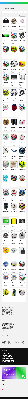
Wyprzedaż (9, 340)
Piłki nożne (9, 342)
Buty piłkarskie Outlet (17, 342)
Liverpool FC (3, 343)
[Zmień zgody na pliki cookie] (1, 396)
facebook (7, 359)
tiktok (5, 353)
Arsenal (21, 340)
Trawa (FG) (15, 341)
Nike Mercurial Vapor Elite (23, 341)
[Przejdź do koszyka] (25, 1)
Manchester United (4, 341)
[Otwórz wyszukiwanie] (22, 1)
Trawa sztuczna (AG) (22, 342)
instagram (8, 361)
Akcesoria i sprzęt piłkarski (10, 5)
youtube (7, 356)
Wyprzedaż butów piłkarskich (22, 343)
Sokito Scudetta (3, 342)
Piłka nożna (3, 5)
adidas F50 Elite (16, 340)
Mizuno (9, 341)
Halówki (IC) (9, 343)
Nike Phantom (3, 340)
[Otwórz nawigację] (26, 1)
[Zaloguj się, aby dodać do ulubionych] (8, 17)
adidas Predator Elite (16, 343)
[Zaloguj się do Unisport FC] (23, 1)
